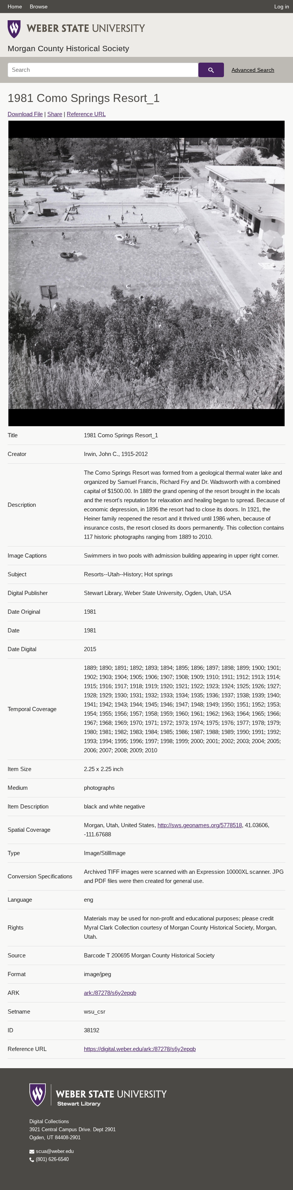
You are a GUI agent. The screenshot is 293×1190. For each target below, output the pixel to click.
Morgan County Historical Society (68, 48)
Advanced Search (253, 70)
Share (54, 114)
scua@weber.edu (54, 1151)
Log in (281, 6)
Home (15, 6)
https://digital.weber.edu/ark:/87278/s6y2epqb (140, 1049)
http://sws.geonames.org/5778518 (200, 825)
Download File (25, 114)
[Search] (211, 70)
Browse (39, 6)
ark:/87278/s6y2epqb (110, 993)
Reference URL (86, 114)
